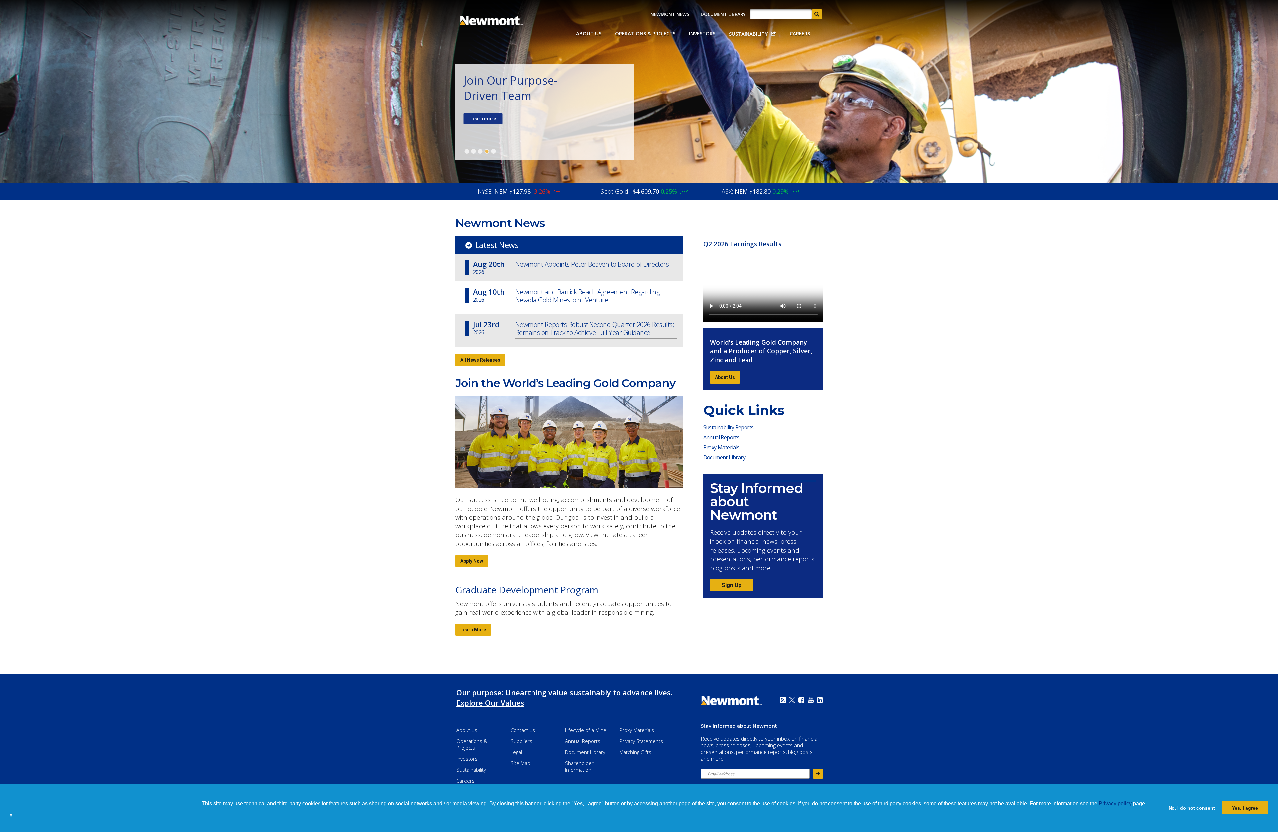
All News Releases (480, 360)
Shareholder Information (579, 766)
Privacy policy (1115, 803)
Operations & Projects (645, 33)
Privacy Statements (641, 741)
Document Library (723, 14)
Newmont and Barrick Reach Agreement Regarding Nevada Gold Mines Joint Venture (587, 296)
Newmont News (669, 14)
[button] (15, 815)
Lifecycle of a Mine (585, 730)
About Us (588, 33)
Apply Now (471, 561)
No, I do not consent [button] (1192, 808)
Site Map (520, 763)
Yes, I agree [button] (1245, 808)
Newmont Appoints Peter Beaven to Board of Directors (592, 264)
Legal (516, 752)
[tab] (467, 151)
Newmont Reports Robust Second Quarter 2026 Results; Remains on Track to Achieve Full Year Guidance (594, 329)
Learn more (483, 118)
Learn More (473, 629)
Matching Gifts (635, 752)
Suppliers (521, 741)
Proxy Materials (723, 449)
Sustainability (748, 33)
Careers (800, 33)
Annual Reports (721, 437)
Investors (702, 33)
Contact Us (523, 730)
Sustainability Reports (728, 427)
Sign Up (732, 585)
